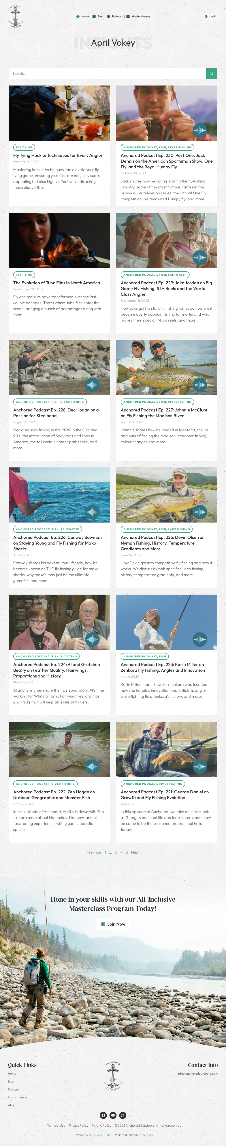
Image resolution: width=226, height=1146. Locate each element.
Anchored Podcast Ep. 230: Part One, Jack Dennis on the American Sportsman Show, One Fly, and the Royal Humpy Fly (167, 161)
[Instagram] (122, 1115)
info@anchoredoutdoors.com (197, 1073)
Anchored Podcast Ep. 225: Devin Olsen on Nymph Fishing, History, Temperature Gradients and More (163, 542)
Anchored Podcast (140, 147)
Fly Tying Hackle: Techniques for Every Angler (58, 155)
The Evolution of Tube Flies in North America (56, 282)
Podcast (13, 1089)
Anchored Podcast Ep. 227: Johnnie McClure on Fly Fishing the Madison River (164, 412)
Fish (162, 147)
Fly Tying (24, 147)
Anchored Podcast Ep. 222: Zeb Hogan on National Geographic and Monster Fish (54, 794)
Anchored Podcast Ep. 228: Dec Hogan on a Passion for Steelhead (56, 412)
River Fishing (180, 147)
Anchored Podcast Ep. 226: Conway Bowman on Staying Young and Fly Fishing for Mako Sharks (57, 542)
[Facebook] (103, 1115)
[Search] (211, 73)
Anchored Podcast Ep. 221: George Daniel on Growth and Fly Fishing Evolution (165, 794)
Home (12, 1073)
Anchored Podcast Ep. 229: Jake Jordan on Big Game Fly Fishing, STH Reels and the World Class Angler (166, 288)
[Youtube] (113, 1115)
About (12, 1105)
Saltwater (177, 274)
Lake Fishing (179, 529)
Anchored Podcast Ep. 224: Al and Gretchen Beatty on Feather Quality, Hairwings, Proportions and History (56, 670)
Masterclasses (18, 1097)
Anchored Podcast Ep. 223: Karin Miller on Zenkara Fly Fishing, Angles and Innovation (163, 667)
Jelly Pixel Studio (100, 1135)
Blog (11, 1081)
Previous (94, 852)
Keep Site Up (144, 1135)
